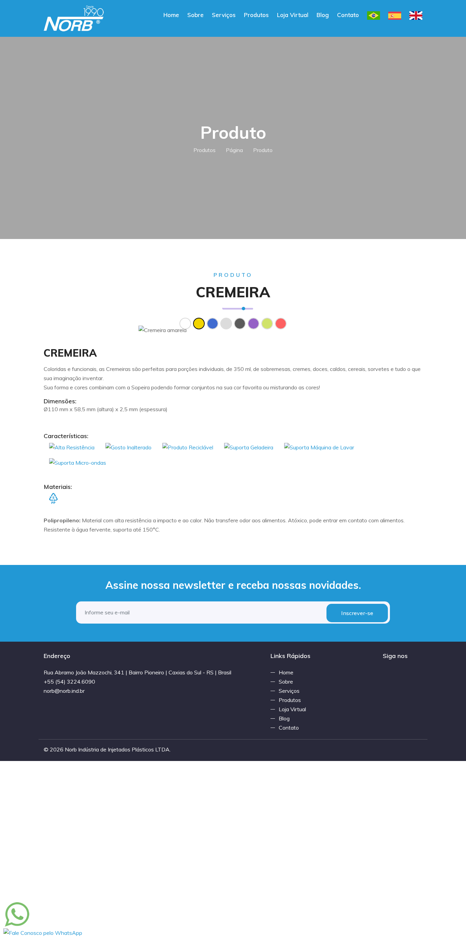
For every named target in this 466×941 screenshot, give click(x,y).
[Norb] (74, 17)
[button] (72, 330)
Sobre (195, 14)
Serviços (224, 14)
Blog (323, 14)
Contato (348, 14)
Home (171, 14)
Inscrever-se (357, 613)
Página (234, 150)
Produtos (256, 14)
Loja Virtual (292, 14)
